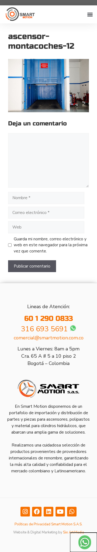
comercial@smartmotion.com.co (49, 338)
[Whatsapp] (72, 511)
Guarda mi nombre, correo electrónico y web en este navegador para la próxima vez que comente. (51, 245)
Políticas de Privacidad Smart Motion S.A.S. (48, 524)
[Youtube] (60, 511)
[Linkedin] (48, 511)
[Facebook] (36, 511)
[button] (89, 14)
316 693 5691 (44, 329)
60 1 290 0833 (48, 318)
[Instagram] (25, 511)
